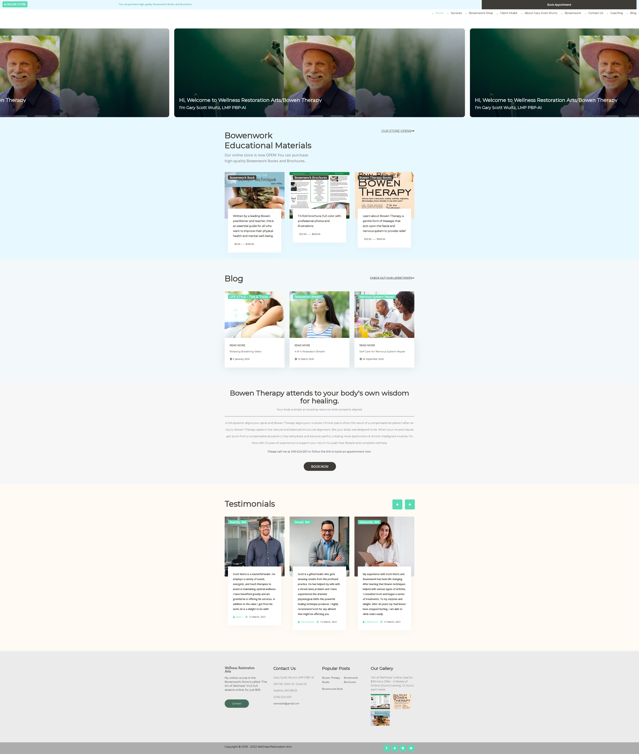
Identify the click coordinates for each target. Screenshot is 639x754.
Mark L (239, 616)
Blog (633, 13)
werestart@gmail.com (286, 703)
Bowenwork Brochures (351, 680)
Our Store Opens (396, 131)
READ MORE (237, 345)
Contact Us (595, 13)
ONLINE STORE (16, 4)
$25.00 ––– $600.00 (309, 234)
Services (456, 13)
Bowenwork (573, 13)
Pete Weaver (307, 621)
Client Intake (508, 13)
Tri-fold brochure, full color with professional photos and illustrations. (319, 221)
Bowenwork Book (332, 688)
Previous (398, 501)
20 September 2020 (373, 359)
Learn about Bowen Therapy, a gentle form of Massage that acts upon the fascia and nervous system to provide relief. (384, 223)
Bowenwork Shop (481, 13)
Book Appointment (559, 4)
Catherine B (371, 621)
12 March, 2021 (257, 616)
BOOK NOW (319, 466)
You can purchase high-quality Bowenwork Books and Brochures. (154, 4)
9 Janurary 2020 (241, 359)
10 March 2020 (306, 359)
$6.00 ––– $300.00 (244, 244)
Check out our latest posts (391, 278)
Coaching (616, 13)
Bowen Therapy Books (331, 680)
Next (408, 501)
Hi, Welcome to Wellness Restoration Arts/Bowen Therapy (250, 100)
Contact (236, 703)
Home (439, 13)
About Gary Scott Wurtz (541, 13)
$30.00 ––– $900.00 (374, 239)
